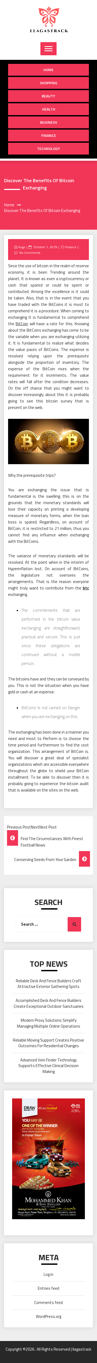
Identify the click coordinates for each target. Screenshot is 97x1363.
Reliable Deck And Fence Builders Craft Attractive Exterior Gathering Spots (48, 984)
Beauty (48, 96)
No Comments (29, 252)
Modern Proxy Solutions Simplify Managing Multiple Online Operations (48, 1023)
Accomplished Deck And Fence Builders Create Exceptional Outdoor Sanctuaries (49, 1003)
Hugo (21, 247)
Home (48, 69)
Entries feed (48, 1288)
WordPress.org (48, 1316)
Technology (48, 148)
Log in (48, 1274)
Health (48, 109)
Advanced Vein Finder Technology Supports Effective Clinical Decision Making (48, 1066)
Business (48, 122)
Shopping (48, 83)
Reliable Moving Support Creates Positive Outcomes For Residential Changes (48, 1043)
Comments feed (48, 1302)
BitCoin (22, 324)
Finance (48, 135)
